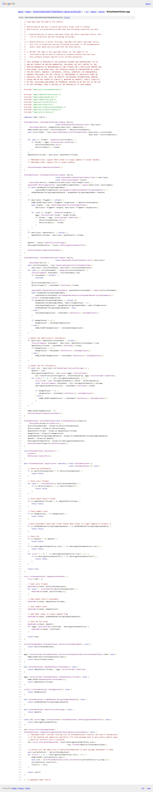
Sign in (148, 4)
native (101, 11)
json (149, 788)
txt (143, 788)
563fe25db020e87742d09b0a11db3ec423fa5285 (57, 11)
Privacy (21, 788)
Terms (27, 788)
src (87, 11)
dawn (20, 11)
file (67, 17)
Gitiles (14, 788)
